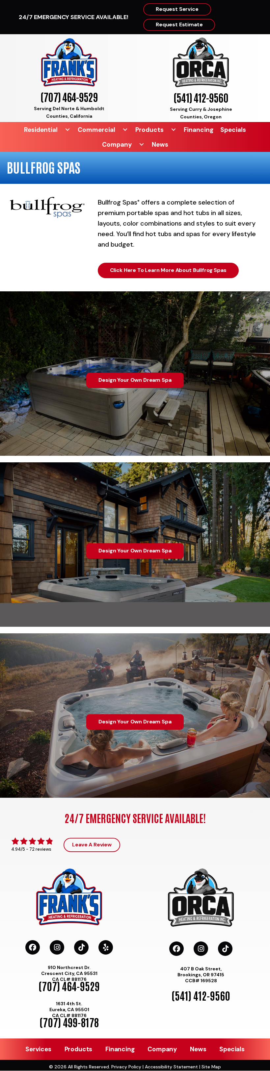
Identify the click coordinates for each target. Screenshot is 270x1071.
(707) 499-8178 (69, 1022)
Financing (198, 130)
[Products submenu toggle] (173, 129)
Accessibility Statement (171, 1067)
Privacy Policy (126, 1067)
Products (149, 130)
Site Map (211, 1067)
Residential (41, 130)
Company (117, 144)
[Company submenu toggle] (141, 144)
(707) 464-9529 (68, 96)
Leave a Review (92, 844)
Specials (233, 130)
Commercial (96, 130)
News (160, 144)
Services (38, 1049)
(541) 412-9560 (201, 97)
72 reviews (40, 849)
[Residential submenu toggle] (67, 129)
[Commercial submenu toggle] (125, 129)
